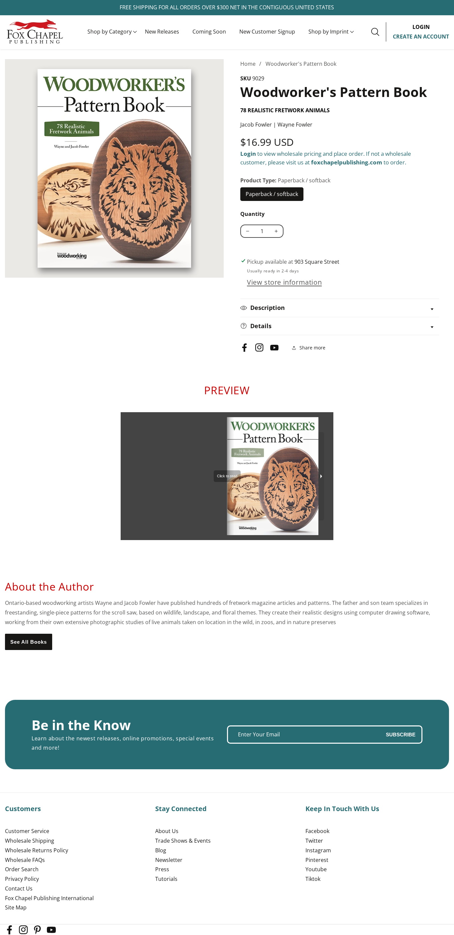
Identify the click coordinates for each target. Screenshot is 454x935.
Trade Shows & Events (183, 840)
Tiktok (312, 879)
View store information (284, 282)
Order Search (22, 869)
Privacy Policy (22, 879)
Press (162, 869)
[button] (109, 32)
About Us (166, 831)
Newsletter (168, 860)
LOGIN (421, 27)
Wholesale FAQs (25, 860)
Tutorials (166, 879)
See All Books (28, 642)
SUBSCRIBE (400, 734)
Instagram (318, 850)
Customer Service (27, 831)
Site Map (16, 907)
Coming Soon (209, 31)
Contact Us (19, 888)
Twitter (314, 840)
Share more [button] (312, 347)
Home (248, 63)
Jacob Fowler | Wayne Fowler (276, 124)
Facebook (317, 831)
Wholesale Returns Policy (36, 850)
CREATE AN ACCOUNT (421, 36)
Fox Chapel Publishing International (49, 898)
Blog (160, 850)
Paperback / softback (272, 195)
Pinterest (316, 860)
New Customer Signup (267, 31)
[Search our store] (378, 32)
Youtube (316, 869)
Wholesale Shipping (29, 840)
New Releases (162, 31)
